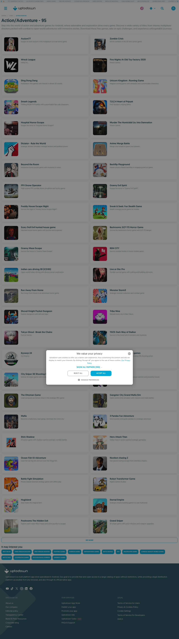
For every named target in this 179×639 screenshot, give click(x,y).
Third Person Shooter (22, 552)
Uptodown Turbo (71, 618)
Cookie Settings (124, 611)
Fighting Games (59, 552)
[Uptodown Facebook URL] (31, 589)
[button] (89, 367)
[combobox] (129, 353)
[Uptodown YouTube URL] (7, 589)
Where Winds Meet (159, 1)
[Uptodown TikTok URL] (12, 589)
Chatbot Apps (173, 1)
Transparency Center (14, 615)
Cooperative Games (22, 558)
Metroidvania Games (91, 552)
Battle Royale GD (143, 1)
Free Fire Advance (65, 1)
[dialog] (89, 367)
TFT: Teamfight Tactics (15, 1)
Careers (9, 626)
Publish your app (69, 607)
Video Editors (97, 1)
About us (9, 603)
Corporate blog (12, 622)
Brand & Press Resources (16, 618)
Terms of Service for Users (128, 603)
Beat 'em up (6, 552)
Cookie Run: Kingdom (81, 1)
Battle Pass (7, 558)
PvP (118, 552)
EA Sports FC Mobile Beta (35, 1)
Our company (11, 607)
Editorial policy (12, 611)
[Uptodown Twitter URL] (16, 589)
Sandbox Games (59, 558)
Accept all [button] (101, 373)
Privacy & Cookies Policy (127, 607)
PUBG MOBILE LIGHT (128, 1)
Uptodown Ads (68, 615)
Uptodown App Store (71, 603)
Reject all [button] (78, 373)
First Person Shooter (42, 552)
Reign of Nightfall (111, 1)
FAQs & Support (68, 622)
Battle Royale (108, 552)
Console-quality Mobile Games (152, 552)
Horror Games (74, 552)
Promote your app (69, 611)
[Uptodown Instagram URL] (21, 589)
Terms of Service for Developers (131, 615)
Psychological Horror (41, 558)
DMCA (120, 619)
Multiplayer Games (130, 552)
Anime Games (51, 1)
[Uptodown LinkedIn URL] (26, 589)
